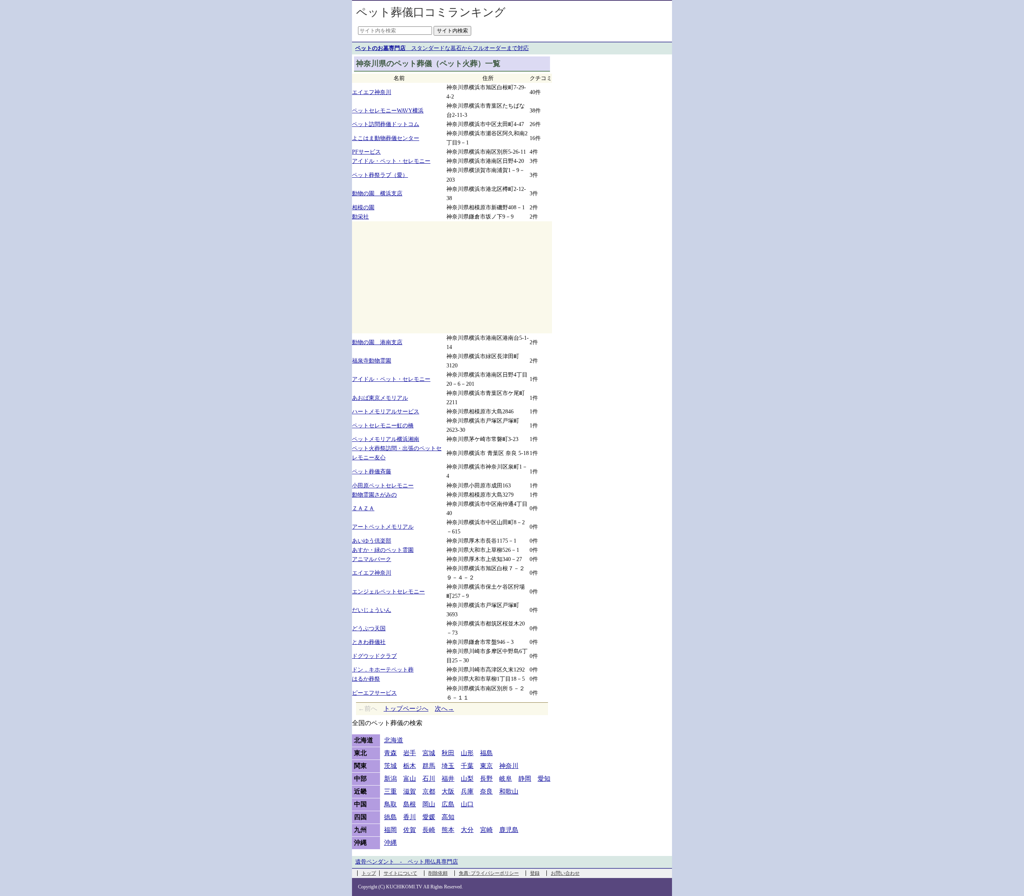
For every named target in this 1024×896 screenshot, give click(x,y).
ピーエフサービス (374, 693)
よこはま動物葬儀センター (385, 138)
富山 (409, 778)
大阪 (448, 791)
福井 (448, 778)
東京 (486, 765)
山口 (467, 804)
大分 (467, 829)
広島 (448, 804)
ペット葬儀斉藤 (371, 471)
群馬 (428, 765)
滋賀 (409, 791)
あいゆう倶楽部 (371, 540)
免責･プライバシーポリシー (489, 873)
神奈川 (508, 765)
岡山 (428, 804)
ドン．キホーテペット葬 (383, 669)
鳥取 (390, 804)
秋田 (448, 753)
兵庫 (467, 791)
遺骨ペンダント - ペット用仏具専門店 (406, 862)
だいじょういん (371, 610)
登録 (535, 873)
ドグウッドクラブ (374, 656)
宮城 (428, 753)
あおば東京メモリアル (380, 398)
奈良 (486, 791)
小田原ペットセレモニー (383, 485)
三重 (390, 791)
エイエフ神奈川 (371, 92)
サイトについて (400, 873)
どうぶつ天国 (369, 628)
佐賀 (409, 829)
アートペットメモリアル (383, 526)
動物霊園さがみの (374, 494)
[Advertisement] (452, 277)
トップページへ (406, 708)
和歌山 (508, 791)
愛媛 (428, 817)
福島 (486, 753)
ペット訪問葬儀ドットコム (385, 124)
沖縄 (390, 842)
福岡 (390, 829)
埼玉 (448, 765)
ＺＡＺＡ (363, 508)
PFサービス (366, 151)
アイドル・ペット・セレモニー (391, 161)
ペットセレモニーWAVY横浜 (388, 110)
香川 (409, 817)
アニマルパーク (371, 559)
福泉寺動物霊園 (371, 360)
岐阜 (505, 778)
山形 (467, 753)
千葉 (467, 765)
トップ (369, 873)
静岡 (524, 778)
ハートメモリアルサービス (385, 411)
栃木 (409, 765)
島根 (409, 804)
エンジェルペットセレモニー (388, 591)
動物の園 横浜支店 (377, 193)
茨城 (390, 765)
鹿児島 (508, 829)
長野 (486, 778)
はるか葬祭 (366, 679)
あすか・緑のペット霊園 (383, 550)
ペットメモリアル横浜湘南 (385, 439)
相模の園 (363, 207)
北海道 (393, 740)
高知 (448, 817)
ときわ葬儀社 (369, 642)
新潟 (390, 778)
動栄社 (360, 216)
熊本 (448, 829)
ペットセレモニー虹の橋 (383, 425)
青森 (390, 753)
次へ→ (444, 708)
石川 (428, 778)
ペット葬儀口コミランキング (431, 12)
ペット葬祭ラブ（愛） (380, 175)
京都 (428, 791)
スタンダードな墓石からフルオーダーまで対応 (442, 48)
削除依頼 (438, 873)
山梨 (467, 778)
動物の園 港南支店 (377, 342)
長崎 (428, 829)
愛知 (544, 778)
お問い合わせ (565, 873)
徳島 (390, 817)
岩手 (409, 753)
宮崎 (486, 829)
